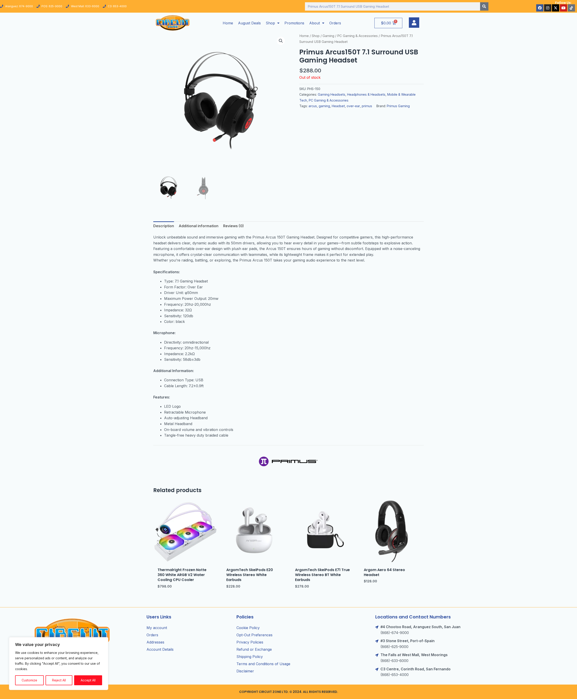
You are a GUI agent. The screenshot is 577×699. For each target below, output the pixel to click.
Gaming (328, 36)
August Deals (249, 23)
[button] (281, 41)
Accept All (88, 680)
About (314, 23)
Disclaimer (245, 671)
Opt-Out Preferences (254, 635)
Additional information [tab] (198, 226)
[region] (58, 663)
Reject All (59, 680)
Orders (335, 23)
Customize (29, 680)
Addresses (155, 642)
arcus (313, 106)
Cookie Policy (248, 627)
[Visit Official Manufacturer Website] (288, 461)
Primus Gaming (398, 106)
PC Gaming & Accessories (357, 36)
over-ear (353, 106)
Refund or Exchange (254, 649)
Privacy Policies (249, 642)
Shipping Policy (249, 656)
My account (157, 627)
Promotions (294, 23)
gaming (324, 106)
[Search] (484, 6)
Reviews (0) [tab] (233, 226)
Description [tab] (163, 226)
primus (367, 106)
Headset (338, 106)
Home (228, 23)
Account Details (160, 649)
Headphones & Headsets (366, 94)
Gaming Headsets (331, 94)
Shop (270, 23)
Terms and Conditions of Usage (263, 664)
